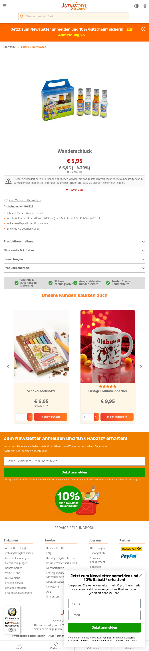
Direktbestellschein (57, 581)
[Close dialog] (141, 575)
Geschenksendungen (17, 558)
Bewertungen (13, 259)
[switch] (12, 630)
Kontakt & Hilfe (55, 548)
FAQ (48, 553)
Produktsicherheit (16, 268)
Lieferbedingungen (16, 563)
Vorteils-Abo (12, 573)
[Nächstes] (141, 367)
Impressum (53, 596)
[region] (74, 99)
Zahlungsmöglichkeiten (19, 553)
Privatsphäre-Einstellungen (28, 635)
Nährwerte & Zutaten (19, 250)
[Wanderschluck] (74, 99)
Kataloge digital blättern (60, 558)
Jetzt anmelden (74, 472)
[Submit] (22, 16)
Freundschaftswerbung (19, 592)
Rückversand (12, 578)
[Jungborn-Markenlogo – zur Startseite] (74, 6)
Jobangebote (98, 553)
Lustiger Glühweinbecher (107, 391)
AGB (48, 591)
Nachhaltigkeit (55, 568)
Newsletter (53, 586)
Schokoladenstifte (41, 391)
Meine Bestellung (15, 548)
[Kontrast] (136, 6)
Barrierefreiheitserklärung (61, 563)
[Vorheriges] (8, 367)
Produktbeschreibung (19, 241)
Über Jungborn (98, 548)
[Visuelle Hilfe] (145, 6)
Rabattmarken (13, 568)
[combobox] (73, 16)
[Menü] (5, 5)
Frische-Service (14, 582)
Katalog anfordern (16, 588)
